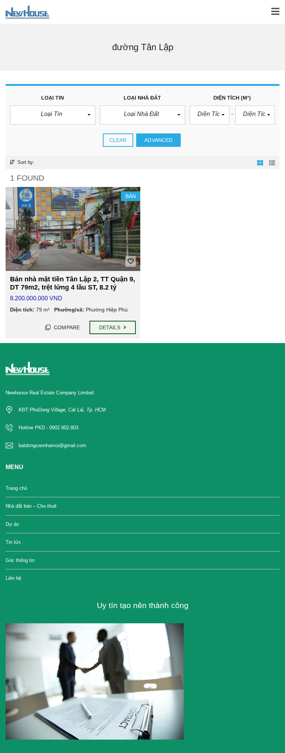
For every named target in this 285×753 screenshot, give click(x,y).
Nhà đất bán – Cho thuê (31, 506)
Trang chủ (16, 488)
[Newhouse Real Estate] (24, 12)
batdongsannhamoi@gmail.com (52, 445)
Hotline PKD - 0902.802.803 (48, 427)
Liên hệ (13, 578)
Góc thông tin (20, 560)
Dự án (12, 524)
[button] (52, 115)
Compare (66, 327)
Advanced (158, 140)
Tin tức (13, 542)
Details (110, 327)
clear (118, 140)
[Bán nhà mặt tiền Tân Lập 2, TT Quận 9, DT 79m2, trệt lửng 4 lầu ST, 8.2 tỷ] (73, 229)
